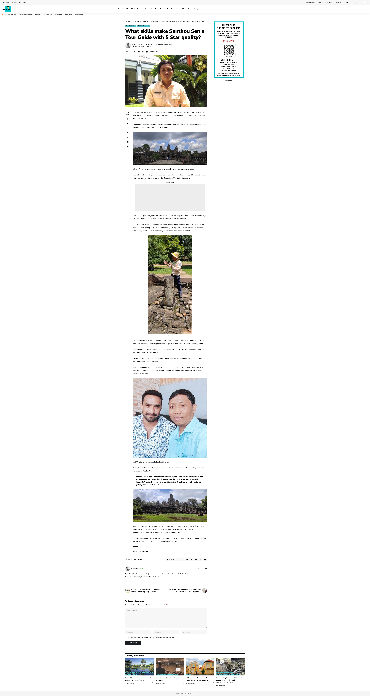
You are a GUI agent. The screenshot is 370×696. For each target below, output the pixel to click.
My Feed (14, 2)
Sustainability (79, 14)
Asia (218, 672)
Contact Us (338, 2)
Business (129, 672)
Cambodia (145, 551)
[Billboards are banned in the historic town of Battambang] (200, 666)
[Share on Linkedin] (127, 132)
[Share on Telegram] (127, 137)
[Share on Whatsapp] (127, 128)
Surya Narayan (138, 44)
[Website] (203, 568)
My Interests (22, 2)
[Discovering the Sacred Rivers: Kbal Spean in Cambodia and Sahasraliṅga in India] (230, 666)
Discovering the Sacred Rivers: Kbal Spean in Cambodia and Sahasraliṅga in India (230, 680)
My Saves (6, 2)
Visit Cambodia (143, 25)
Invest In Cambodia (10, 14)
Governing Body (310, 2)
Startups (174, 674)
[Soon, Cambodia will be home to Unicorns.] (170, 666)
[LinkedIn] (206, 568)
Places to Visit (68, 14)
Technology (58, 14)
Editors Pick (138, 672)
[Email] (138, 51)
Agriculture (49, 14)
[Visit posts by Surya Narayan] (127, 568)
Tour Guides (130, 25)
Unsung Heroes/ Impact (25, 14)
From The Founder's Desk (325, 2)
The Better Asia (39, 14)
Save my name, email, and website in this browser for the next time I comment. (151, 637)
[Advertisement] (170, 197)
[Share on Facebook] (127, 118)
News (188, 674)
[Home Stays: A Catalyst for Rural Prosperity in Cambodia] (139, 666)
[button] (360, 2)
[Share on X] (134, 51)
